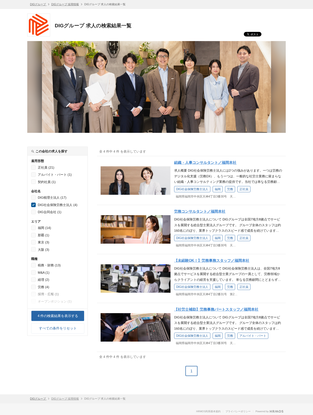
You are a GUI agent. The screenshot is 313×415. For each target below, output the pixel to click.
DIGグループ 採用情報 (65, 4)
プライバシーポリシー (238, 411)
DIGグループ (38, 4)
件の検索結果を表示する (57, 317)
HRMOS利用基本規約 (208, 411)
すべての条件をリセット (58, 328)
